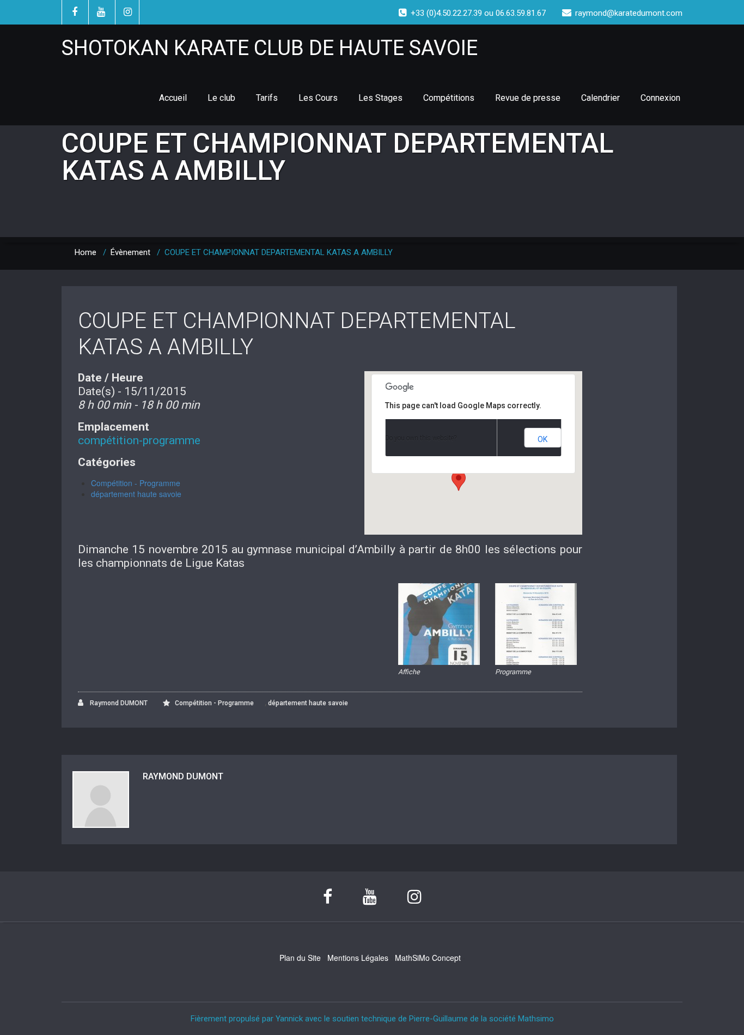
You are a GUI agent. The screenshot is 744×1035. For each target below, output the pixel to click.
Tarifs (267, 98)
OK (542, 439)
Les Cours (318, 98)
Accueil (173, 98)
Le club (221, 98)
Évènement (130, 252)
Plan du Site (300, 957)
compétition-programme (139, 440)
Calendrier (600, 98)
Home (85, 252)
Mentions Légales (357, 957)
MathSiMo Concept (428, 957)
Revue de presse (527, 98)
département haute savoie (136, 493)
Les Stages (380, 98)
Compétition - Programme (135, 482)
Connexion (660, 98)
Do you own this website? (420, 438)
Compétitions (448, 98)
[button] (459, 480)
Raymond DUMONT (118, 703)
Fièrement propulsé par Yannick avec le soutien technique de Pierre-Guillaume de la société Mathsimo (372, 1019)
